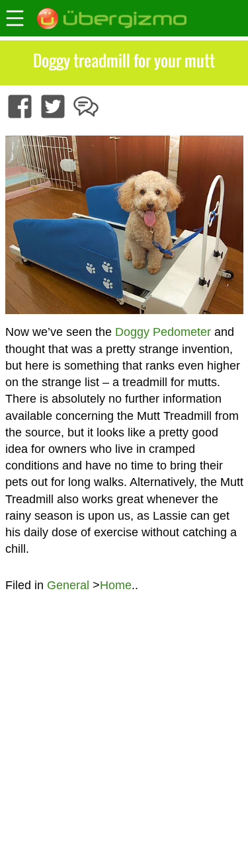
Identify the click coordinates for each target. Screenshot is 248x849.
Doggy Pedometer (163, 332)
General (68, 585)
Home (116, 585)
